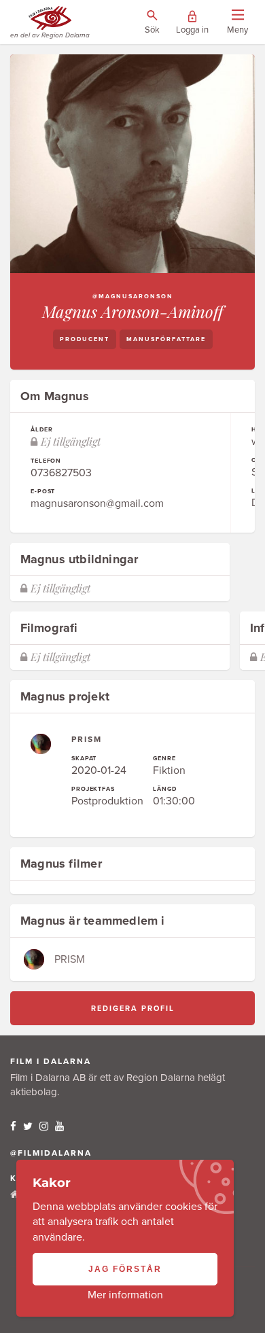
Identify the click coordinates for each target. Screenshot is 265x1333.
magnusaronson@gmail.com (97, 503)
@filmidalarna (51, 1153)
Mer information (125, 1295)
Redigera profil (133, 1008)
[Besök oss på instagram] (43, 1126)
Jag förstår (125, 1269)
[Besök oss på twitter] (28, 1126)
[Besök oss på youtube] (59, 1126)
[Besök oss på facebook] (13, 1126)
